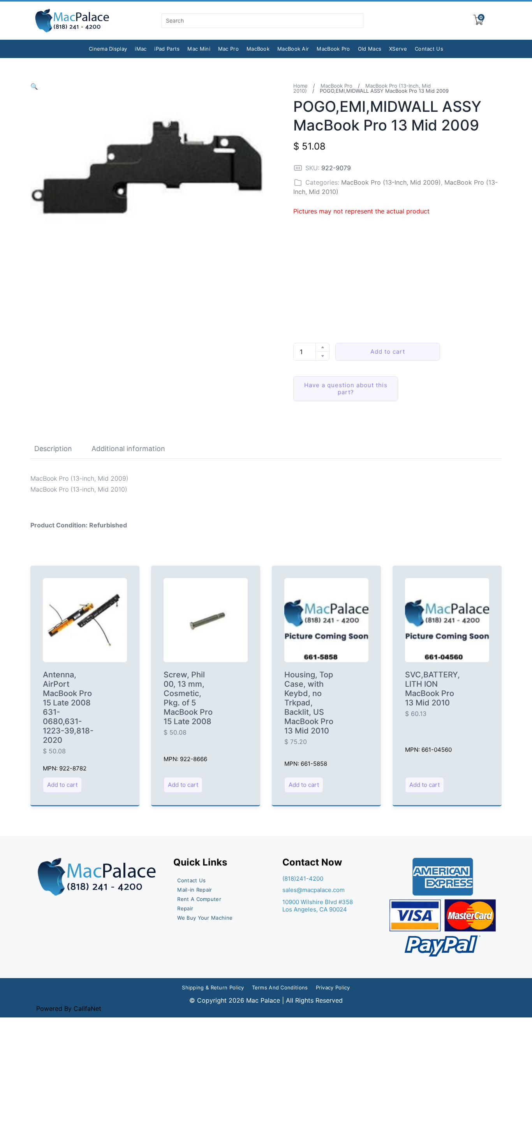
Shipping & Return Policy (213, 987)
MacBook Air (293, 49)
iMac (140, 49)
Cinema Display (108, 49)
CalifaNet (87, 1008)
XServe (398, 49)
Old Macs (369, 49)
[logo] (72, 21)
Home (300, 86)
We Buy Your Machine (205, 918)
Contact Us (429, 49)
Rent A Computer (199, 899)
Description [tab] (53, 448)
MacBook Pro (333, 49)
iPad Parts (167, 49)
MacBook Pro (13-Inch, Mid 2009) (391, 182)
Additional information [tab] (128, 448)
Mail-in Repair (194, 890)
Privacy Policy (333, 987)
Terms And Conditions (280, 987)
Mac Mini (198, 49)
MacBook (258, 49)
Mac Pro (228, 49)
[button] (34, 86)
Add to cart (387, 351)
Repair (185, 908)
